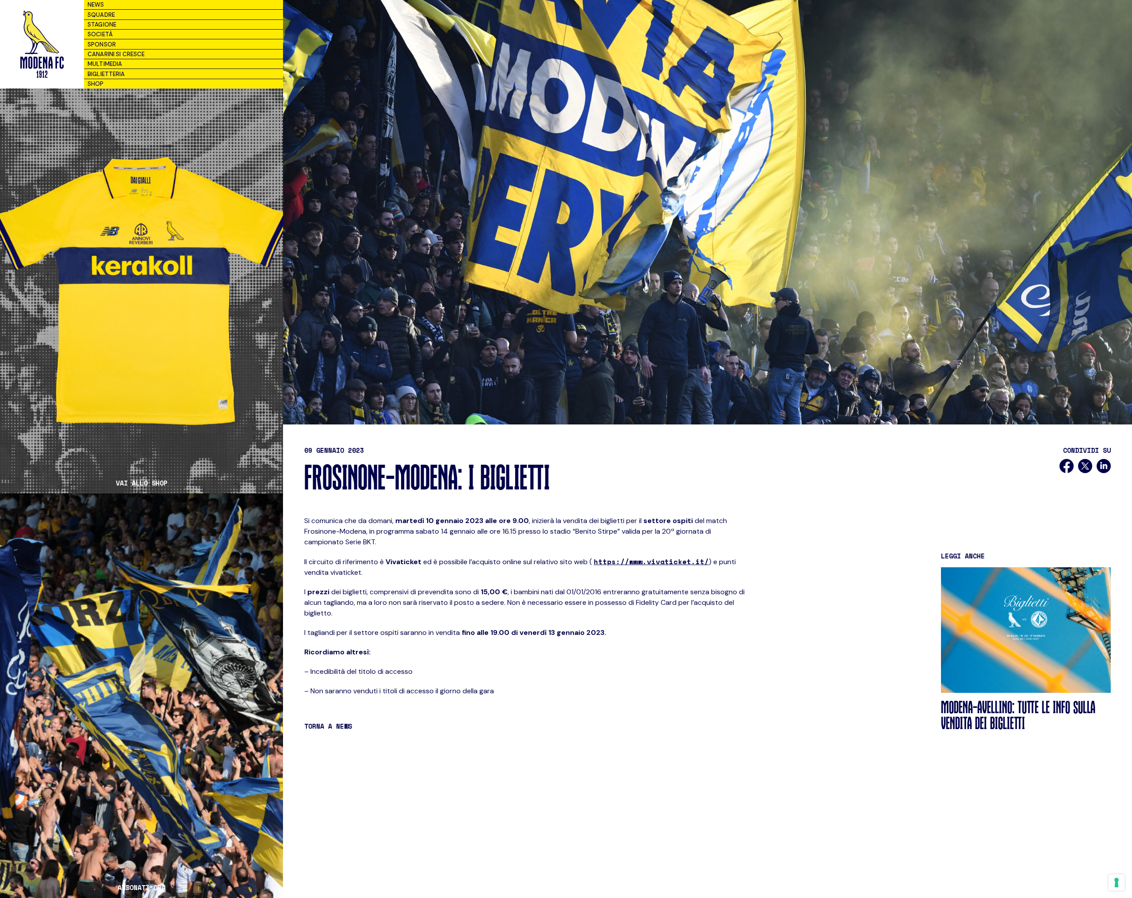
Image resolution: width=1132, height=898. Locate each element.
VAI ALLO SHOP (142, 483)
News (96, 4)
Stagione (102, 24)
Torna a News (328, 726)
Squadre (101, 15)
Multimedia (105, 64)
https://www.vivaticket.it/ (651, 561)
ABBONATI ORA (141, 887)
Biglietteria (106, 74)
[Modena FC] (41, 44)
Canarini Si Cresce (116, 54)
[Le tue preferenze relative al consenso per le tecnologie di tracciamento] (1116, 882)
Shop (96, 84)
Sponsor (102, 44)
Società (100, 34)
